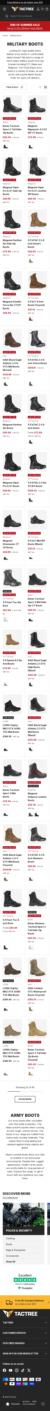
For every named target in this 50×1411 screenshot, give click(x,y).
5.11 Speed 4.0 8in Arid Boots (12, 662)
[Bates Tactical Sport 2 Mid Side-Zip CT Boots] (37, 578)
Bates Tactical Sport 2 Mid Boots (11, 793)
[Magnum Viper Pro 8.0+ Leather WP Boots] (37, 166)
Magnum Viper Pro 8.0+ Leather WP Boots (37, 191)
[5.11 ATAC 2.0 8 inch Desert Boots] (37, 219)
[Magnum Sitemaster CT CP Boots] (12, 520)
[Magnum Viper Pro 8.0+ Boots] (12, 462)
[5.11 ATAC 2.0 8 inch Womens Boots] (37, 834)
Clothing (10, 1238)
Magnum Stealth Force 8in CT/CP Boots (12, 305)
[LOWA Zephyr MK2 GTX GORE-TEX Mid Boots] (12, 704)
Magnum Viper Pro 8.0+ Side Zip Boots (12, 191)
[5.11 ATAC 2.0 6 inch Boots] (37, 404)
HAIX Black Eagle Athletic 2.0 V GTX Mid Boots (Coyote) (12, 859)
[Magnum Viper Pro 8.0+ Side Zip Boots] (12, 166)
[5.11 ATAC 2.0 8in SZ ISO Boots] (37, 462)
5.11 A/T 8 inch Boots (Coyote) (36, 303)
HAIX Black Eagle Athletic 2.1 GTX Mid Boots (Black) (37, 730)
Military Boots (16, 35)
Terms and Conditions (26, 1404)
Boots (9, 1244)
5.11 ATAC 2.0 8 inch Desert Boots (36, 243)
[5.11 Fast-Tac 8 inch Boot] (12, 899)
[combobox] (25, 16)
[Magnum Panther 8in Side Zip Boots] (12, 219)
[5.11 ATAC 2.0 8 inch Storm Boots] (37, 339)
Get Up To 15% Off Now (18, 28)
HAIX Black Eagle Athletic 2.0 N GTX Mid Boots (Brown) (12, 364)
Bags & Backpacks (16, 1250)
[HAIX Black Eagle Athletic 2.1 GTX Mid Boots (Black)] (37, 704)
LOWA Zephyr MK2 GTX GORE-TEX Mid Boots (12, 728)
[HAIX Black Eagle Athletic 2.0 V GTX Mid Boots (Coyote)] (12, 834)
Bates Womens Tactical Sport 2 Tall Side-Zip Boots (37, 928)
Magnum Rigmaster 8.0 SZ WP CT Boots (37, 129)
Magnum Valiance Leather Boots (37, 797)
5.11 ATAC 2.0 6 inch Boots (36, 426)
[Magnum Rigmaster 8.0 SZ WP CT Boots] (37, 105)
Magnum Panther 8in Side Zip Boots (12, 243)
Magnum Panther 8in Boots (12, 426)
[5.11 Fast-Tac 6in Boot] (12, 578)
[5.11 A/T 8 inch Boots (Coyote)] (37, 281)
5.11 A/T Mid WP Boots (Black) (36, 542)
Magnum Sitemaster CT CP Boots (11, 544)
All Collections (10, 1197)
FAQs (34, 1401)
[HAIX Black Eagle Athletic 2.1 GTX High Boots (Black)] (37, 639)
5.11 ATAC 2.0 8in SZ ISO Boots (37, 484)
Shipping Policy (23, 1401)
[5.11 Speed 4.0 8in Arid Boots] (12, 639)
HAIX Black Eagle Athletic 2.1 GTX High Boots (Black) (37, 665)
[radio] (5, 147)
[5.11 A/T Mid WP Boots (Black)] (37, 520)
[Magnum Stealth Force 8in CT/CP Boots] (12, 281)
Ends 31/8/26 (36, 28)
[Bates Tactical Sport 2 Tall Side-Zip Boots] (12, 105)
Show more (25, 1099)
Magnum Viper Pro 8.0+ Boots (11, 484)
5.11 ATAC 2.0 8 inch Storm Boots (37, 361)
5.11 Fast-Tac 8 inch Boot (11, 921)
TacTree (12, 1397)
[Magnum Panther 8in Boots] (12, 404)
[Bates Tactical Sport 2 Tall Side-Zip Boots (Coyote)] (37, 1029)
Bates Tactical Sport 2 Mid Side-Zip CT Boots (37, 602)
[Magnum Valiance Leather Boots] (37, 769)
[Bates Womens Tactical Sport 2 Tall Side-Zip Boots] (37, 899)
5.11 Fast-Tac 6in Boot (12, 604)
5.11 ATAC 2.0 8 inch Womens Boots (36, 858)
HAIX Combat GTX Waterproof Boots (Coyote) (37, 991)
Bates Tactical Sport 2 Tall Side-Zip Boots (12, 129)
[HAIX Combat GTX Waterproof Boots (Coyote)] (37, 967)
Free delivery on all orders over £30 (25, 2)
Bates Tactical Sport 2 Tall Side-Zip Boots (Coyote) (37, 1054)
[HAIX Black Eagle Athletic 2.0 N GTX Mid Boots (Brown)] (12, 339)
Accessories (12, 1255)
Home (5, 35)
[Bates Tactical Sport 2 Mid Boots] (12, 769)
